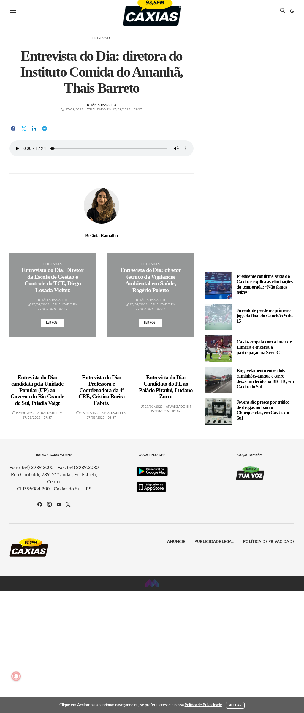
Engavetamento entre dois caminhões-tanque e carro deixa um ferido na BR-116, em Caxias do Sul (265, 378)
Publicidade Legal (214, 542)
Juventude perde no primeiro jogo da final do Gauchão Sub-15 (265, 316)
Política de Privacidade (268, 542)
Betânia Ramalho (101, 105)
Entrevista (101, 38)
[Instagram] (49, 504)
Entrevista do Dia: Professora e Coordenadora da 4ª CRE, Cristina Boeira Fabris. (101, 390)
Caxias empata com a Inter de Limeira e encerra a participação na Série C (264, 347)
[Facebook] (40, 504)
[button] (292, 11)
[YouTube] (59, 504)
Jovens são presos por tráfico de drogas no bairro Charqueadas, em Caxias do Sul (263, 410)
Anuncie (176, 542)
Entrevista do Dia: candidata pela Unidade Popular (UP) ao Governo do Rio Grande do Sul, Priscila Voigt (37, 390)
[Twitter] (68, 504)
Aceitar (235, 705)
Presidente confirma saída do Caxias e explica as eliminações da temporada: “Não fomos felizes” (264, 284)
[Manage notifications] (16, 676)
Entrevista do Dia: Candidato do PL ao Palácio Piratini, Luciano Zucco (166, 387)
